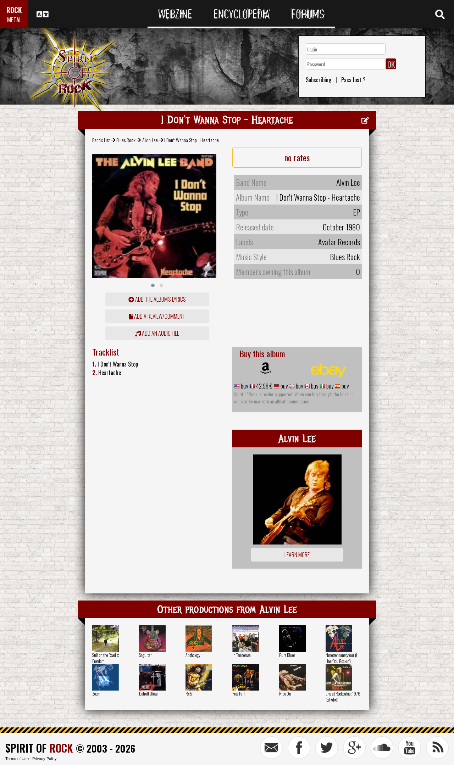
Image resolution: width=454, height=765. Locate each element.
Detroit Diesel (149, 694)
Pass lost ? (353, 80)
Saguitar (145, 655)
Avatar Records (339, 241)
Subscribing (318, 80)
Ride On (285, 694)
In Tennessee (241, 655)
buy (244, 386)
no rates (297, 157)
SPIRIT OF (39, 748)
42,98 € (263, 386)
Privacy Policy (44, 758)
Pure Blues (287, 655)
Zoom (96, 694)
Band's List (101, 140)
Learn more (297, 555)
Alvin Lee (150, 140)
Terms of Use (17, 758)
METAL (14, 19)
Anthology (193, 655)
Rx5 (189, 694)
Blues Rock (125, 140)
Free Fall (238, 694)
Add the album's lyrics (160, 299)
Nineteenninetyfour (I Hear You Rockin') (341, 658)
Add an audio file (160, 333)
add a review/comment (159, 316)
